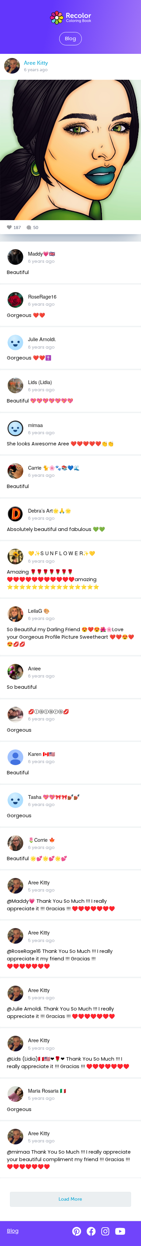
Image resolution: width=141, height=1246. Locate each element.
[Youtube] (120, 1231)
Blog (70, 38)
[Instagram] (105, 1231)
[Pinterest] (76, 1231)
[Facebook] (91, 1231)
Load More (70, 1199)
